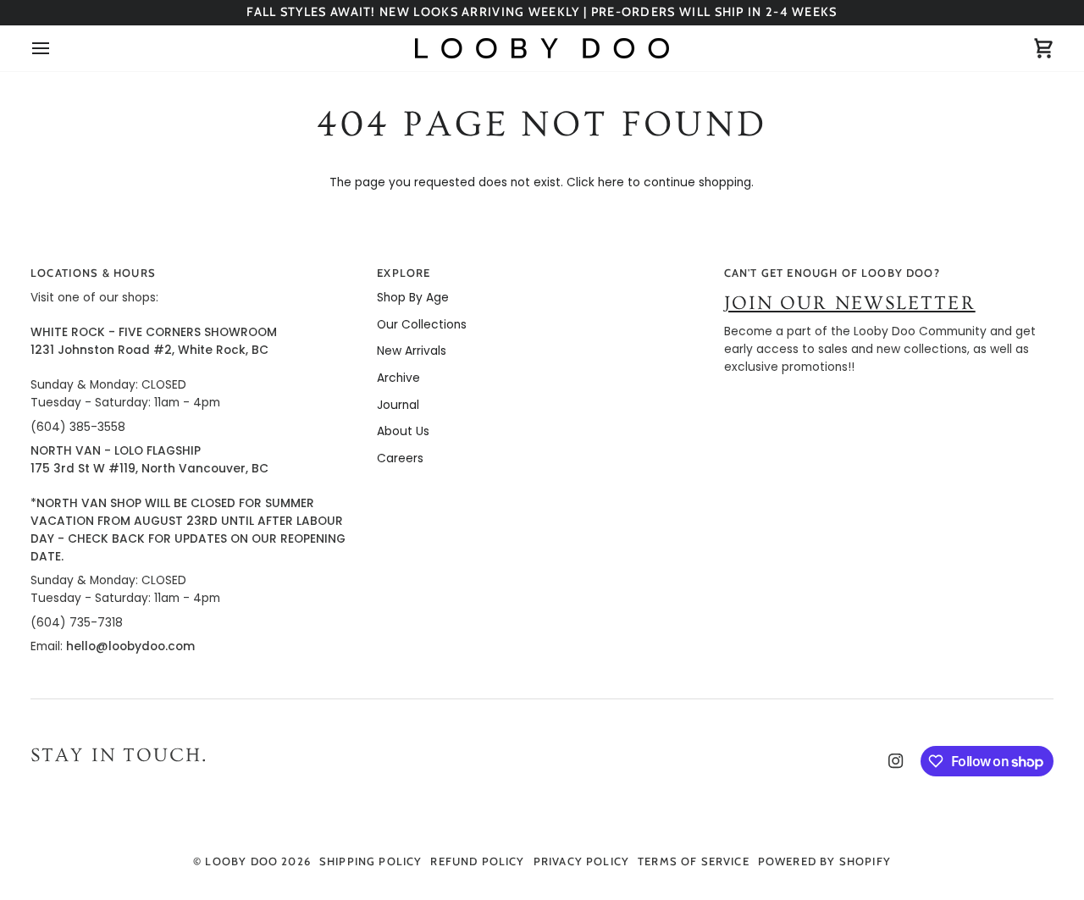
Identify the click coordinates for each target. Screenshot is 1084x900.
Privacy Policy (581, 861)
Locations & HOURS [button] (93, 272)
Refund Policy (477, 861)
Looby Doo (241, 861)
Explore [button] (403, 272)
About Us (403, 431)
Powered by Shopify (824, 861)
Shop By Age (413, 298)
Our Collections (422, 325)
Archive (398, 378)
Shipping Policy (371, 861)
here (611, 182)
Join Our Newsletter (850, 303)
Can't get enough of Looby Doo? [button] (832, 272)
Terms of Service (693, 861)
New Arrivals (411, 351)
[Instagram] (896, 761)
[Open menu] (55, 48)
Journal (398, 405)
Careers (400, 458)
